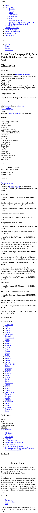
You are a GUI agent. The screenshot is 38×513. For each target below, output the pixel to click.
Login (7, 46)
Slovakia (8, 371)
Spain (7, 349)
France (7, 353)
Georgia (7, 362)
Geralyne (12, 11)
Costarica (8, 390)
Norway (8, 360)
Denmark (8, 336)
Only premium (8, 423)
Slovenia (8, 396)
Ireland (7, 356)
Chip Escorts (13, 16)
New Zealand (9, 392)
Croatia (7, 398)
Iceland (7, 403)
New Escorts (9, 435)
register (11, 113)
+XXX (8, 108)
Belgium (8, 343)
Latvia (7, 381)
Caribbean (8, 368)
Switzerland (9, 325)
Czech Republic (10, 364)
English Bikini (10, 26)
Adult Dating (9, 35)
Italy (6, 326)
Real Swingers (10, 444)
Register (8, 44)
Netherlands (9, 334)
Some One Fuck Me (12, 28)
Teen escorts (13, 15)
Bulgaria (8, 394)
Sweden (7, 330)
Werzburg (18, 74)
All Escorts (8, 433)
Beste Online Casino (16, 20)
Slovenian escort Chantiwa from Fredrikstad (19, 448)
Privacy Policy (10, 502)
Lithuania (8, 407)
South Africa (9, 388)
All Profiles (9, 7)
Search (7, 48)
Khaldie (12, 9)
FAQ (6, 504)
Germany (26, 74)
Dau (10, 18)
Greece (7, 341)
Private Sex (9, 437)
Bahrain (7, 405)
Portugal (8, 345)
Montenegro (9, 401)
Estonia (7, 386)
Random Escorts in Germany (14, 442)
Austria (7, 351)
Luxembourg (9, 338)
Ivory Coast (9, 383)
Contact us (8, 500)
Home (7, 5)
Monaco (8, 373)
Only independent (9, 425)
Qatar (7, 411)
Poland (7, 377)
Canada (7, 347)
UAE (7, 379)
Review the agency (7, 183)
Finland (7, 332)
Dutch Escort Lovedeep (13, 31)
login (18, 113)
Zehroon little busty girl (13, 450)
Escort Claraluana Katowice (14, 446)
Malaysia (8, 370)
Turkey (7, 366)
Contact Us (9, 50)
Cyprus (7, 385)
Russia (7, 340)
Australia (8, 358)
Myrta (11, 13)
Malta (7, 355)
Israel (7, 375)
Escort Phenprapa (11, 30)
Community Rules (11, 440)
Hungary (8, 400)
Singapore (8, 409)
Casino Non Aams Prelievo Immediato (22, 22)
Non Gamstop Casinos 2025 (18, 24)
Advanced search (6, 429)
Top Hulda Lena (10, 33)
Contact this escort (7, 110)
